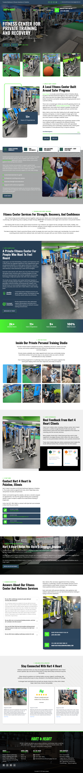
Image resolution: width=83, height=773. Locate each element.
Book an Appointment (10, 566)
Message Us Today (9, 311)
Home (34, 10)
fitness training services (63, 105)
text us (14, 45)
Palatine (37, 755)
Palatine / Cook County (16, 522)
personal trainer (7, 160)
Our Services (49, 10)
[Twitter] (51, 2)
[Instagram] (54, 2)
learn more (7, 195)
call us (6, 45)
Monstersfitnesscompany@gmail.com (71, 2)
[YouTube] (56, 2)
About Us (40, 10)
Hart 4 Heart (46, 94)
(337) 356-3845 (64, 11)
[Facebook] (49, 2)
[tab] (12, 149)
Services (23, 759)
